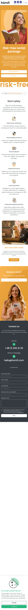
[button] (18, 2)
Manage (14, 602)
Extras (5, 93)
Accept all (14, 606)
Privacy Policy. (21, 412)
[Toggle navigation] (26, 2)
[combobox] (14, 394)
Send (14, 415)
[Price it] (21, 2)
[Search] (15, 2)
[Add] (18, 2)
